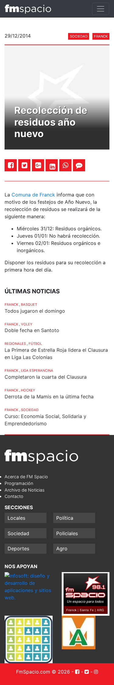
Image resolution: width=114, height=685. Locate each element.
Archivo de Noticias (25, 489)
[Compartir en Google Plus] (38, 165)
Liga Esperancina (37, 370)
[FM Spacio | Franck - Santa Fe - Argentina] (28, 8)
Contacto (14, 496)
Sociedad (79, 36)
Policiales (67, 533)
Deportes (18, 548)
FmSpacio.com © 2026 (43, 672)
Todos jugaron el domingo (35, 311)
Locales (16, 518)
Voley (26, 324)
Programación (19, 483)
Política (64, 518)
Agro (61, 548)
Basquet (29, 304)
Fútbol (35, 343)
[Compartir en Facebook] (11, 165)
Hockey (28, 390)
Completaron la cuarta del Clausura (46, 377)
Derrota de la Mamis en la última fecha (49, 397)
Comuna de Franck (33, 195)
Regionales (15, 343)
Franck (101, 36)
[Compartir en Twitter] (24, 165)
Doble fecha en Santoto (32, 330)
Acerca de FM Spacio (26, 476)
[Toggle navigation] (100, 9)
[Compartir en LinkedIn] (52, 166)
